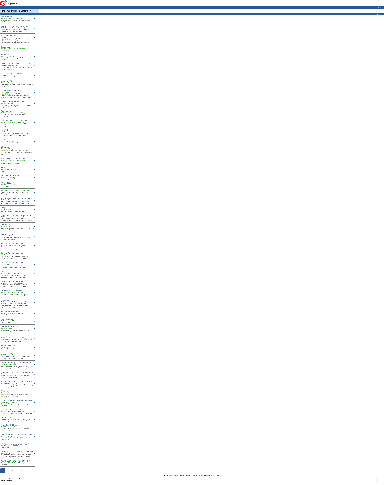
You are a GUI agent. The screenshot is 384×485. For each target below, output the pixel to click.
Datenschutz (13, 479)
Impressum (4, 479)
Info (19, 479)
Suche (379, 7)
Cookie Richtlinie (216, 475)
